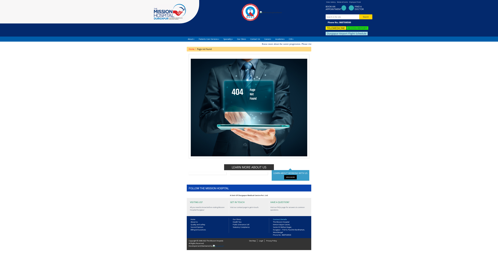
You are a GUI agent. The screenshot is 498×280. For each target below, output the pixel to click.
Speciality (227, 39)
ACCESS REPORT (357, 28)
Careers (267, 39)
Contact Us (255, 39)
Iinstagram (259, 188)
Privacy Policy (271, 241)
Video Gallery (331, 2)
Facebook (236, 188)
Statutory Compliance (241, 227)
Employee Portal (355, 2)
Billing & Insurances (198, 230)
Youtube (253, 188)
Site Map (252, 241)
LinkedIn (248, 188)
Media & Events (342, 2)
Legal (261, 241)
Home (191, 49)
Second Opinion (197, 227)
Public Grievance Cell (241, 224)
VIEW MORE (290, 177)
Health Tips (237, 222)
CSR (290, 39)
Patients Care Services (208, 39)
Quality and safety (198, 224)
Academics (280, 39)
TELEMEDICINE (336, 28)
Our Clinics (241, 39)
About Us (194, 222)
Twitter (242, 188)
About (190, 39)
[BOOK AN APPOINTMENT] (343, 8)
